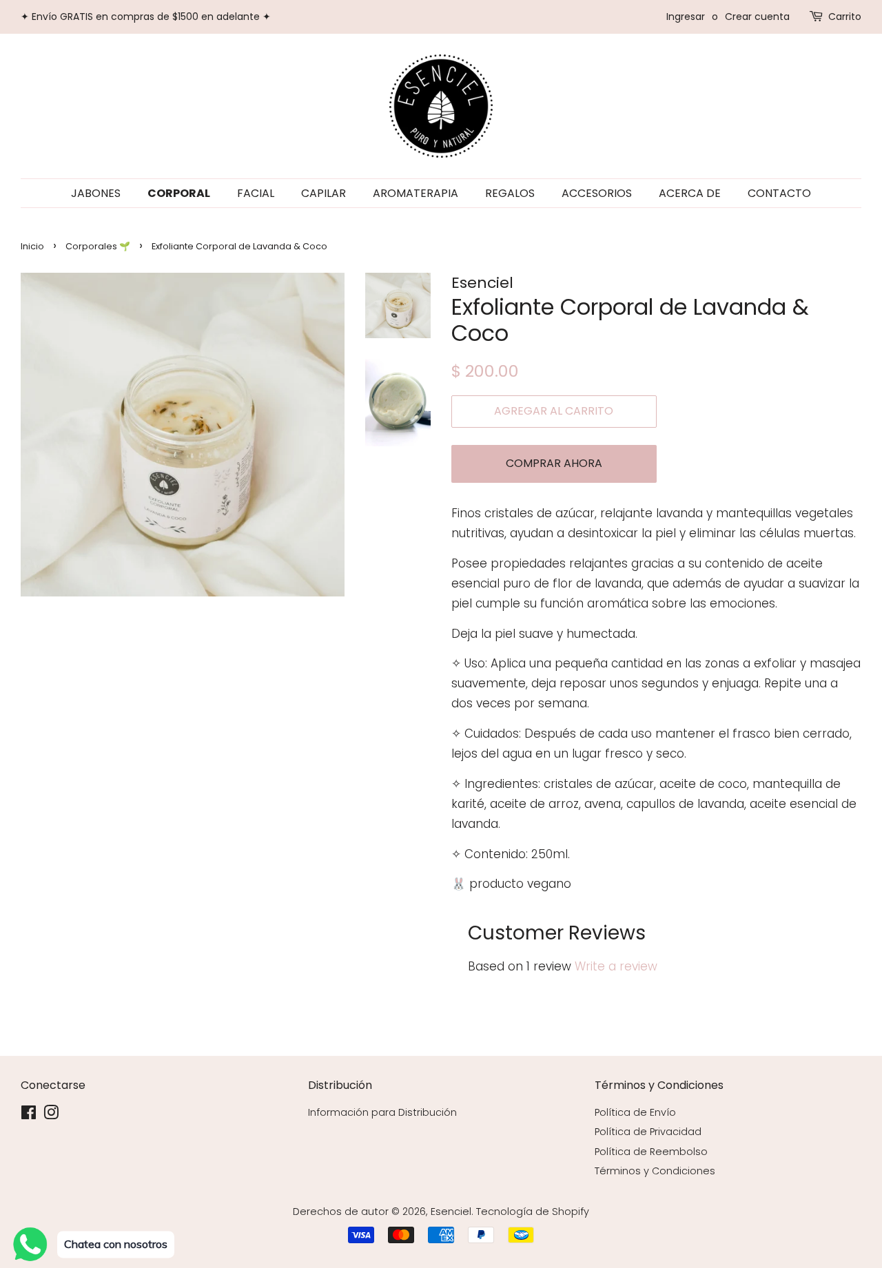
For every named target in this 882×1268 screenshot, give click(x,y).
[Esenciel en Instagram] (51, 1115)
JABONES (96, 193)
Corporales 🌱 (97, 246)
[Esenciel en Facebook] (29, 1115)
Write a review (616, 966)
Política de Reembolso (651, 1151)
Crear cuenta (757, 16)
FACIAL (255, 193)
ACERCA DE (690, 193)
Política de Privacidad (648, 1132)
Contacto (779, 193)
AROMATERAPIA (415, 193)
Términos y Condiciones (655, 1171)
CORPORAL (178, 193)
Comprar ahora (554, 463)
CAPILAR (323, 193)
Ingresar (685, 16)
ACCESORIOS (597, 193)
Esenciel (451, 1211)
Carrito (844, 16)
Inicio (32, 246)
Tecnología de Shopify (532, 1211)
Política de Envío (635, 1112)
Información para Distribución (382, 1112)
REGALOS (510, 193)
